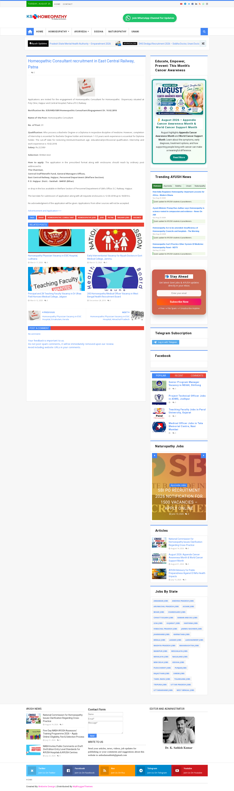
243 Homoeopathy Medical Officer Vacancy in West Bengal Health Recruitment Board (112, 295)
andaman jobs (161, 601)
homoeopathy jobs (87, 217)
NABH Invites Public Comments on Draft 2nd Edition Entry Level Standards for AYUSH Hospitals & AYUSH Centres (63, 749)
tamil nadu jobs (162, 679)
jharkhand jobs (162, 634)
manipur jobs (160, 651)
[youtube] (181, 4)
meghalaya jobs (179, 651)
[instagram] (207, 4)
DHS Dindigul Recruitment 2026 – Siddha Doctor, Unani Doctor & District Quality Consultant (165, 43)
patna (110, 217)
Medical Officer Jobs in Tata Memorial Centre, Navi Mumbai (186, 426)
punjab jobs (181, 668)
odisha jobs (178, 662)
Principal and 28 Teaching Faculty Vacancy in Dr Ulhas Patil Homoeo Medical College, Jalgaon (54, 295)
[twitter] (189, 4)
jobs (102, 217)
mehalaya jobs (161, 656)
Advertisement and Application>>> (44, 210)
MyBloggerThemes (83, 786)
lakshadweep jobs (194, 640)
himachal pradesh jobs (165, 629)
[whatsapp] (203, 4)
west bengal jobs (185, 690)
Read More (179, 157)
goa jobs (158, 623)
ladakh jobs (175, 640)
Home (57, 4)
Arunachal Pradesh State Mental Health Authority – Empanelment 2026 (56, 43)
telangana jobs (182, 679)
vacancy (137, 217)
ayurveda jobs (111, 43)
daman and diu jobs (187, 617)
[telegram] (185, 4)
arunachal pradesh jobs (166, 606)
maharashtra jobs (189, 645)
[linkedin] (196, 4)
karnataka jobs (182, 634)
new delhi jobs (161, 662)
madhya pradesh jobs (164, 645)
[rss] (199, 4)
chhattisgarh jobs (163, 617)
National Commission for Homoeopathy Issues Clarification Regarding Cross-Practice (185, 542)
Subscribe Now (179, 301)
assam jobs (188, 606)
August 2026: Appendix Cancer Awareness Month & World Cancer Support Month (186, 557)
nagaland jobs (180, 656)
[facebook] (192, 4)
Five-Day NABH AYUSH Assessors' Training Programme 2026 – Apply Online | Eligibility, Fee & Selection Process (63, 733)
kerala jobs (159, 640)
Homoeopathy (57, 31)
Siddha (98, 31)
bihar (41, 217)
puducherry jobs (162, 668)
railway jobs (123, 217)
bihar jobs (159, 612)
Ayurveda (80, 31)
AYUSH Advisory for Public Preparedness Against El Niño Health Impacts (187, 573)
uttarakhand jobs (163, 690)
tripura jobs (160, 684)
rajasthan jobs (161, 673)
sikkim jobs (178, 673)
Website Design (46, 786)
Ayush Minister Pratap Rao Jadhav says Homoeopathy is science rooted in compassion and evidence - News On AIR (178, 211)
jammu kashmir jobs (191, 629)
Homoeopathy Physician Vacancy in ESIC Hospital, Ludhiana (53, 257)
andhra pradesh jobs (183, 601)
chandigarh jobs (176, 612)
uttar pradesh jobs (181, 684)
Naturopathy (117, 31)
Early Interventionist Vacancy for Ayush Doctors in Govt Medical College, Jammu (114, 257)
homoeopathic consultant (61, 217)
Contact (68, 4)
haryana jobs (191, 623)
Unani (135, 31)
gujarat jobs (173, 623)
